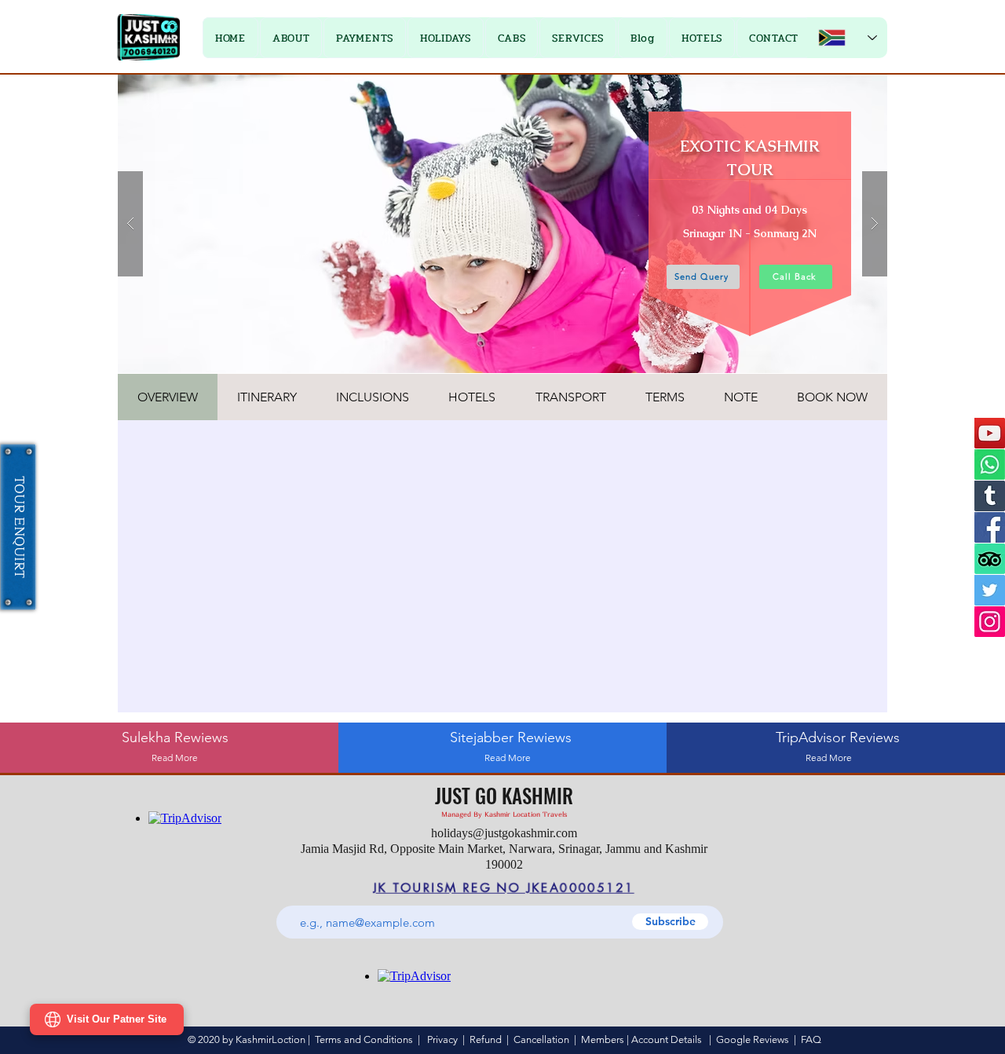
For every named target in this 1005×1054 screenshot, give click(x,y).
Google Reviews (752, 1039)
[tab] (167, 397)
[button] (364, 37)
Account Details (666, 1039)
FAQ (811, 1039)
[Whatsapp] (989, 464)
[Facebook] (989, 527)
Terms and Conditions (364, 1039)
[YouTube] (989, 433)
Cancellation (541, 1039)
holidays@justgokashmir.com (504, 833)
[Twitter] (989, 590)
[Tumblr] (989, 496)
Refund (488, 1039)
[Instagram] (989, 621)
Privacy (442, 1039)
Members (602, 1039)
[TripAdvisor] (989, 558)
